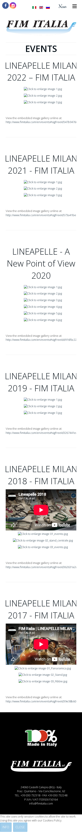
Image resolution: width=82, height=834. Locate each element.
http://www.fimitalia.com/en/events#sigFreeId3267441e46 (42, 433)
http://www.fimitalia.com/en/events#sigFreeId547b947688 (42, 122)
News (63, 6)
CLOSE (20, 827)
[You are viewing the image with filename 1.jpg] (43, 89)
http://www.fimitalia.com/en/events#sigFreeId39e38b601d (42, 701)
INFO (5, 827)
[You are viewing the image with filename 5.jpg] (43, 313)
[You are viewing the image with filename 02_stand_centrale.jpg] (43, 540)
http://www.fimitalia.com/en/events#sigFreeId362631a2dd (42, 567)
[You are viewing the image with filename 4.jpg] (43, 306)
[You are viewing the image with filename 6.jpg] (43, 319)
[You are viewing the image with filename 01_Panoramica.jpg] (43, 668)
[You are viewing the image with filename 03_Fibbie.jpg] (43, 681)
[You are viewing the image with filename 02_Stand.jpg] (43, 674)
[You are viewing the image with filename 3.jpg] (43, 102)
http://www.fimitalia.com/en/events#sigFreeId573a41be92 (42, 215)
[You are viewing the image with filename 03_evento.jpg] (43, 547)
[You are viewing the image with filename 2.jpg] (43, 95)
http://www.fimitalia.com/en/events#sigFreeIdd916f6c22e (42, 340)
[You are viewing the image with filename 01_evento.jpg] (43, 534)
